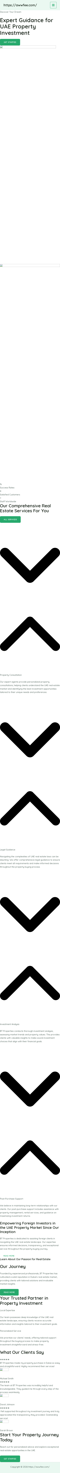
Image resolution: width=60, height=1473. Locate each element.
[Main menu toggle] (53, 5)
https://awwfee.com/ (20, 5)
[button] (10, 42)
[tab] (30, 608)
